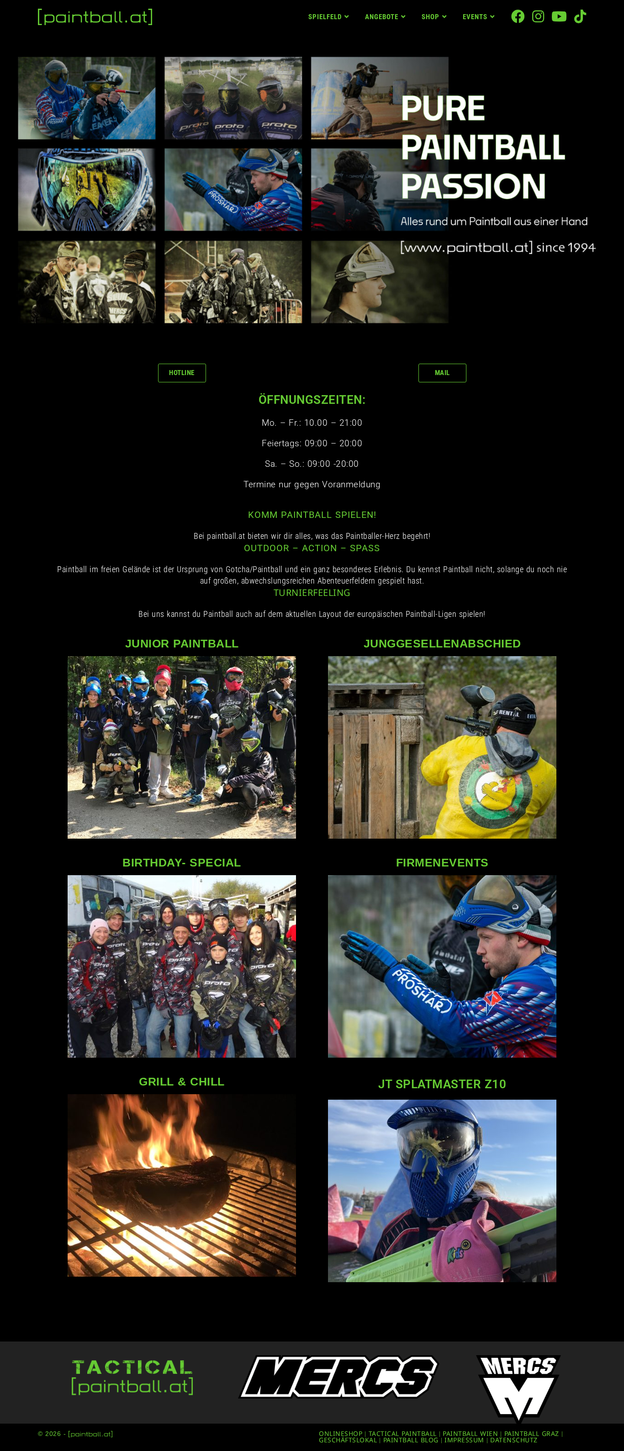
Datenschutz (514, 1439)
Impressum (464, 1439)
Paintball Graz (531, 1433)
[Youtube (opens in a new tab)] (559, 16)
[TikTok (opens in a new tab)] (580, 16)
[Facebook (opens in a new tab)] (518, 16)
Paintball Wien (470, 1433)
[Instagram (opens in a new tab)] (538, 16)
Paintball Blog (411, 1439)
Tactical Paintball (403, 1433)
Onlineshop (340, 1433)
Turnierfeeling (312, 592)
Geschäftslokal (348, 1439)
